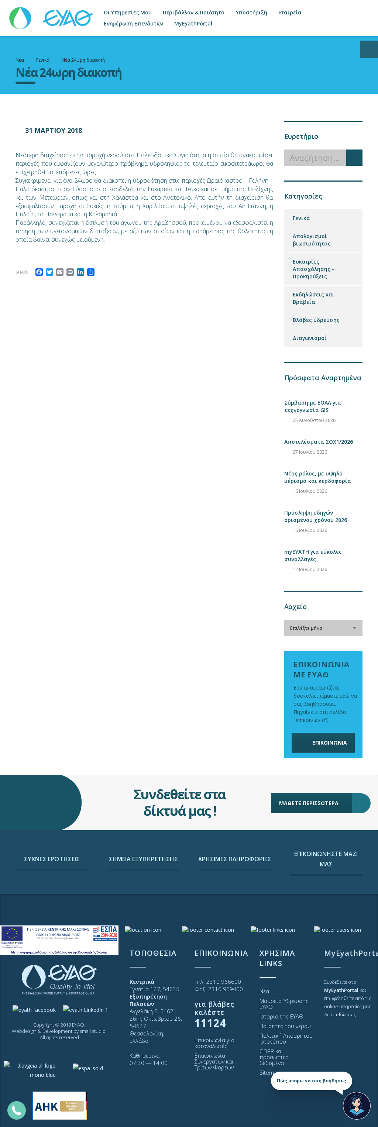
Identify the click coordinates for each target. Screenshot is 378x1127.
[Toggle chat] (357, 1106)
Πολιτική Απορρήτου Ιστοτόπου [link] (286, 1038)
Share (22, 272)
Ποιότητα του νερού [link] (285, 1026)
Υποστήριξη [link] (251, 12)
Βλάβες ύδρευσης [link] (316, 319)
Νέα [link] (264, 991)
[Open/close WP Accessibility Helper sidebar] (369, 49)
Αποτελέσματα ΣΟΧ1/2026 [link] (318, 441)
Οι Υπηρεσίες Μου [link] (128, 12)
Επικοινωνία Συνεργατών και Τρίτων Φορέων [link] (214, 1061)
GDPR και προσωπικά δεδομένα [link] (274, 1057)
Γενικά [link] (301, 217)
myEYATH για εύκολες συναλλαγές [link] (313, 555)
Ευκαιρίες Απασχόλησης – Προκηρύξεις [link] (314, 269)
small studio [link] (93, 1031)
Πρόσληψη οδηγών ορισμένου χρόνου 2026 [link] (315, 516)
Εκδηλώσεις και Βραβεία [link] (313, 298)
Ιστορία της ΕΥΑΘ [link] (281, 1016)
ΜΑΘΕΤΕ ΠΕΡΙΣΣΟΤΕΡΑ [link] (309, 803)
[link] (52, 14)
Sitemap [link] (270, 1072)
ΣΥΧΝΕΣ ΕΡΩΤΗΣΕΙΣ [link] (52, 859)
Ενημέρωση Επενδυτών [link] (133, 23)
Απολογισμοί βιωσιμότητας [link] (312, 240)
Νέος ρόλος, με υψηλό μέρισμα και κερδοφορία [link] (317, 477)
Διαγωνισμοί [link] (310, 337)
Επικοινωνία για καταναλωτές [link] (214, 1043)
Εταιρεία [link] (290, 12)
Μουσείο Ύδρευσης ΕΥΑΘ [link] (284, 1004)
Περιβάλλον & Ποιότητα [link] (194, 12)
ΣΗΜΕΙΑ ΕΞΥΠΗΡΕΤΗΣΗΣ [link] (143, 859)
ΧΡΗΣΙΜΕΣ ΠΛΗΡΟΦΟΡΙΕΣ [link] (234, 859)
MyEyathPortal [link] (193, 23)
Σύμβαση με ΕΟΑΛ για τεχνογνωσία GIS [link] (312, 406)
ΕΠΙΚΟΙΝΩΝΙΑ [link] (329, 742)
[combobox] (323, 628)
